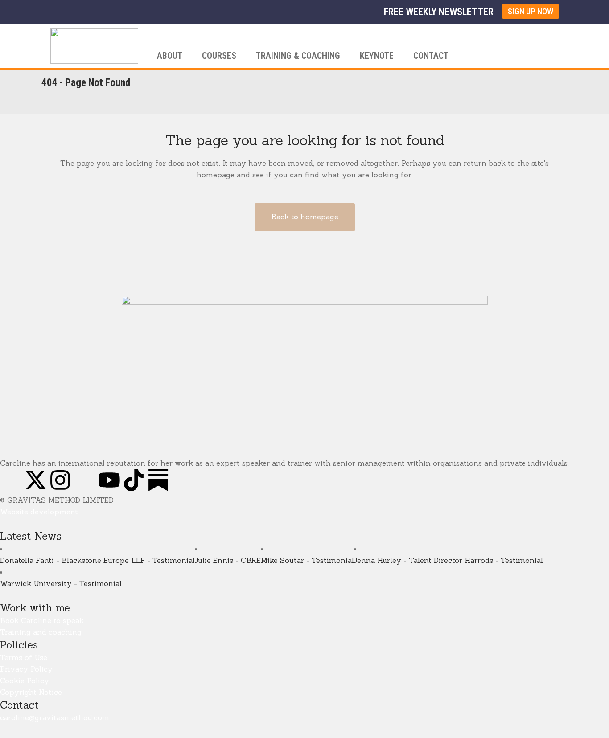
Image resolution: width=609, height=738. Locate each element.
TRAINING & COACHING (298, 55)
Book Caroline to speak (42, 620)
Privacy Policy (26, 668)
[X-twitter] (36, 480)
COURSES (219, 55)
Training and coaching (41, 631)
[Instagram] (60, 480)
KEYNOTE (377, 55)
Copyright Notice (31, 692)
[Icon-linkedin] (85, 480)
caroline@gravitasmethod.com (54, 717)
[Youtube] (109, 480)
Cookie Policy (24, 680)
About (169, 55)
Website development (39, 511)
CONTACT (431, 55)
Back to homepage (304, 216)
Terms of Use (23, 657)
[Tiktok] (134, 480)
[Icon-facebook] (11, 480)
